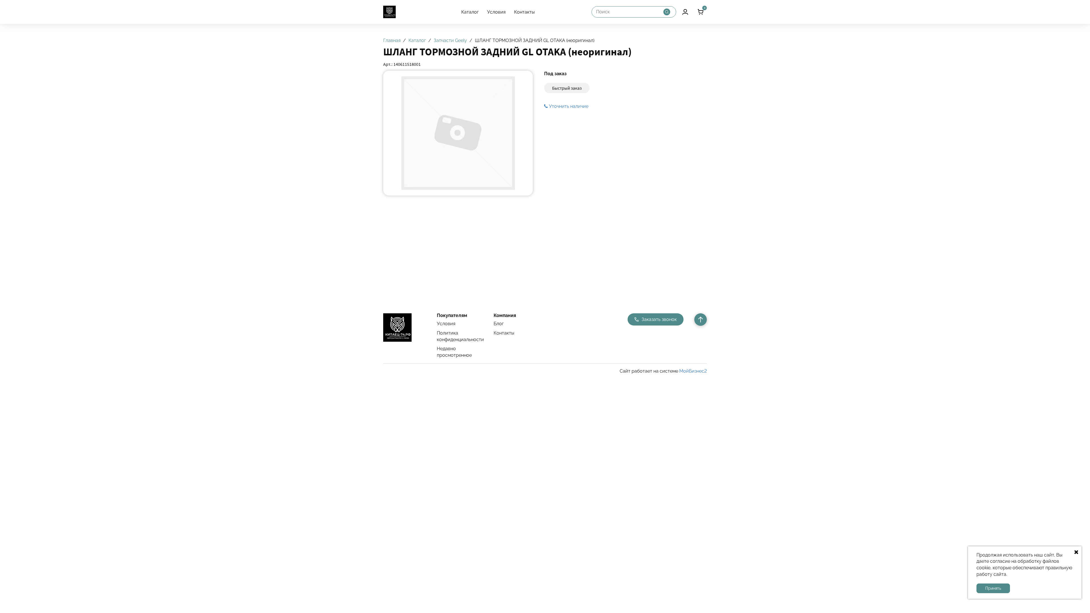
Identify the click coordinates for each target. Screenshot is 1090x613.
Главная (392, 40)
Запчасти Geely (450, 40)
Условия (496, 12)
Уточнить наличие (568, 106)
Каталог (470, 12)
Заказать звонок (659, 319)
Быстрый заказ (567, 88)
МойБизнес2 (693, 371)
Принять (993, 588)
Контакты (524, 12)
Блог (499, 323)
